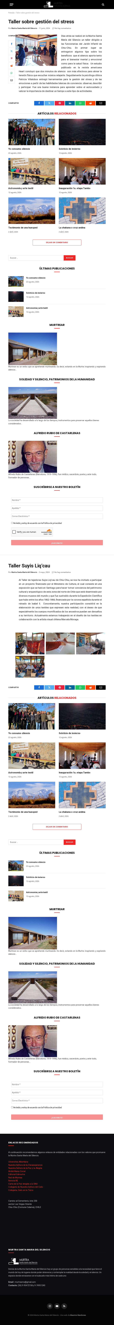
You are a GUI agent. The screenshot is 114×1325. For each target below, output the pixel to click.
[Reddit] (11, 65)
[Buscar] (102, 4)
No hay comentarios (63, 28)
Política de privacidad (52, 523)
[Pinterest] (11, 58)
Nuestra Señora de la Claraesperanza (25, 1165)
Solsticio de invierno (69, 149)
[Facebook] (11, 44)
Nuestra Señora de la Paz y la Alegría (25, 1168)
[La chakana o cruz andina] (82, 210)
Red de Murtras (15, 1177)
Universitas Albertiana (18, 1162)
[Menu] (11, 4)
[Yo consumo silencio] (31, 132)
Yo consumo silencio (19, 149)
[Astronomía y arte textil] (31, 171)
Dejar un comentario (57, 242)
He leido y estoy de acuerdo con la (37, 523)
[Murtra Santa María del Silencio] (57, 4)
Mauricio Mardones (78, 1315)
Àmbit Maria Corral (16, 1171)
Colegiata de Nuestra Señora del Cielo (25, 1187)
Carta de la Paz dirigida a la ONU (23, 1184)
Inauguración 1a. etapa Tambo (74, 188)
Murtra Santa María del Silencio (24, 28)
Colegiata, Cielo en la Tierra (20, 1190)
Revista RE (13, 1180)
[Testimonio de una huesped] (31, 210)
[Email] (11, 80)
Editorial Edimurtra (16, 1174)
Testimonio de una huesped (22, 227)
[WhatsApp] (11, 73)
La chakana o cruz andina (72, 227)
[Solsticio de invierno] (82, 132)
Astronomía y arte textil (20, 188)
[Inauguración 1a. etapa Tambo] (82, 171)
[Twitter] (11, 51)
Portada (11, 13)
